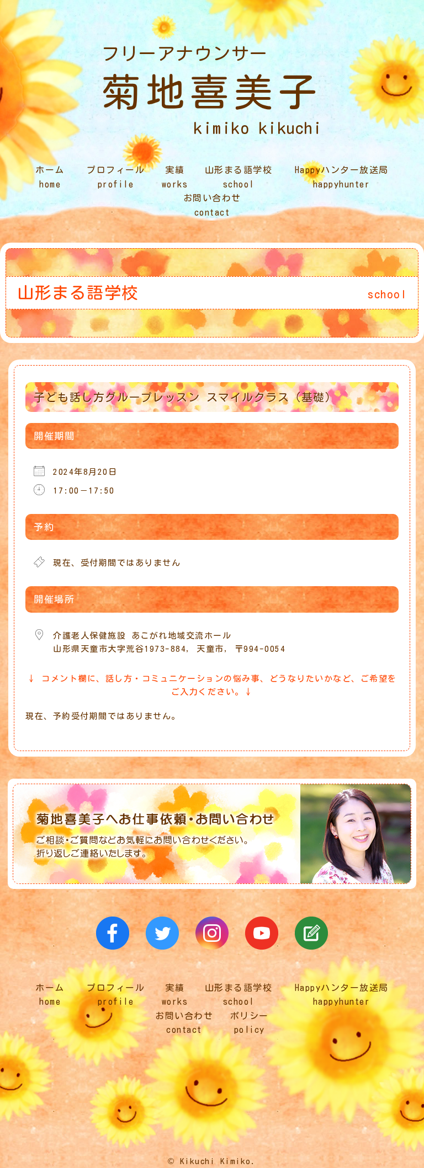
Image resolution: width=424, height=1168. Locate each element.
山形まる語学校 (239, 177)
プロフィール (116, 177)
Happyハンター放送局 (342, 177)
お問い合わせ (212, 205)
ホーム (50, 177)
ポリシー (249, 1023)
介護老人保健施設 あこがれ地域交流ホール (142, 635)
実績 (175, 177)
